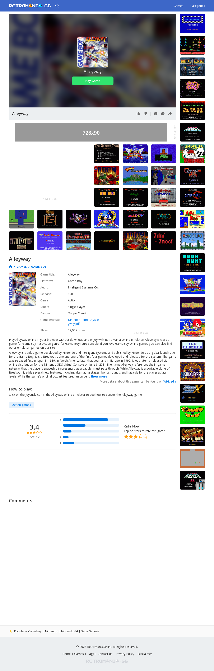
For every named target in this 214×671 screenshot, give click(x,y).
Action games (21, 405)
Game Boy (38, 267)
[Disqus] (107, 558)
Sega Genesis (90, 631)
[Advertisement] (50, 170)
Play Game (92, 81)
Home (66, 653)
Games (178, 6)
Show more (98, 376)
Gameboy (34, 631)
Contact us (105, 653)
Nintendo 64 (69, 631)
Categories (197, 6)
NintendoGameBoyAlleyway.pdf (83, 322)
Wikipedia (169, 381)
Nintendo (51, 631)
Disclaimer (145, 654)
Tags (90, 653)
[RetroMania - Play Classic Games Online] (30, 5)
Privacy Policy (125, 653)
